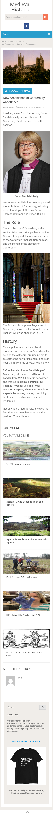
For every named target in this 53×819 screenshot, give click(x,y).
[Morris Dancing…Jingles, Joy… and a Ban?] (26, 639)
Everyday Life (15, 41)
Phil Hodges (9, 107)
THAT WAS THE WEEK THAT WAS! (23, 614)
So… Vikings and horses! (18, 464)
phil (20, 677)
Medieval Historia (20, 7)
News (27, 90)
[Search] (42, 707)
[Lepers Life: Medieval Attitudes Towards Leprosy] (26, 526)
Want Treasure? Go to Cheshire (21, 577)
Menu (6, 34)
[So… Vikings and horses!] (26, 450)
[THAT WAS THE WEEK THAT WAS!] (26, 601)
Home (3, 41)
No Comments (39, 107)
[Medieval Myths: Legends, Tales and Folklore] (26, 488)
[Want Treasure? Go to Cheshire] (26, 563)
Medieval (15, 427)
